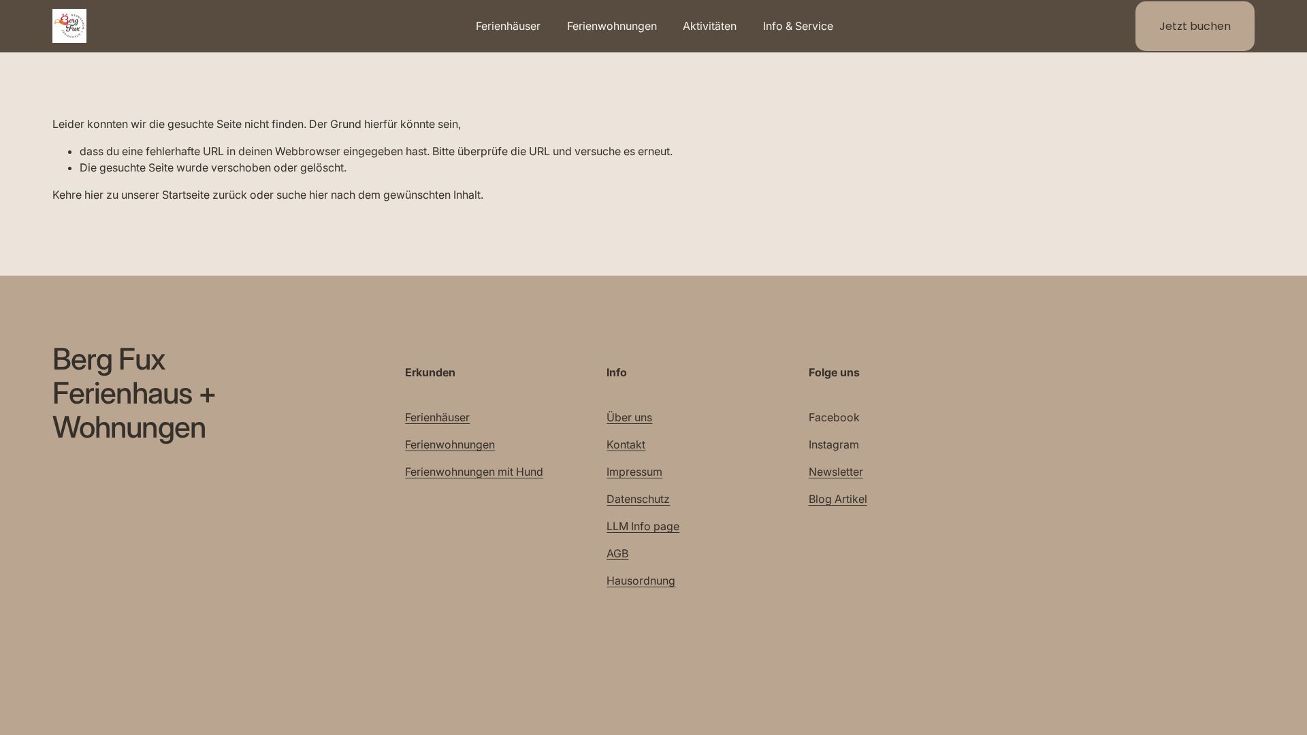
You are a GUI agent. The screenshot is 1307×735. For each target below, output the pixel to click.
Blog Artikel (838, 499)
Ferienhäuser (437, 417)
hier (93, 194)
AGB (617, 553)
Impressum (634, 471)
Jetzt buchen (1195, 26)
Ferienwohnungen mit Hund (474, 471)
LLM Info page (643, 526)
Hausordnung (641, 580)
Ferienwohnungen (450, 444)
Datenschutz (638, 499)
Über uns (629, 417)
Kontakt (626, 444)
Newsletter (836, 471)
